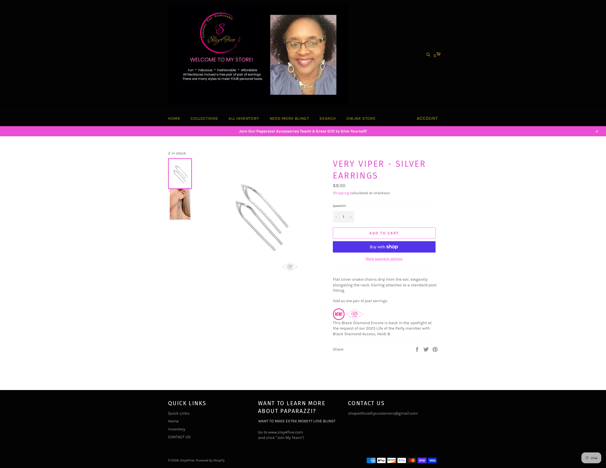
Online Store (360, 118)
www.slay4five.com (285, 432)
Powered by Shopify (210, 460)
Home (174, 118)
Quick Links (179, 413)
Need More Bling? (289, 118)
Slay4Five (187, 460)
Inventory (176, 429)
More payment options (384, 259)
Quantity (339, 206)
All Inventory (243, 118)
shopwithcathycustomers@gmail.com (383, 413)
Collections (204, 118)
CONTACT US (179, 436)
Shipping (341, 193)
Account (427, 118)
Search (327, 118)
